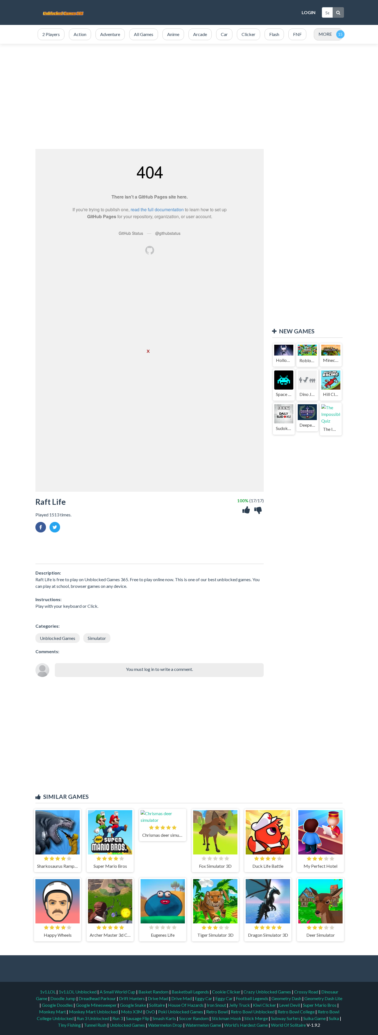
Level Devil (290, 1005)
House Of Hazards (186, 1005)
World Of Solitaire (289, 1025)
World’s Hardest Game (246, 1025)
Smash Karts (164, 1018)
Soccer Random (194, 1018)
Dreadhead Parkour (98, 998)
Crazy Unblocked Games (268, 991)
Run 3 (118, 1018)
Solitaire (157, 1005)
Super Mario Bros (320, 1005)
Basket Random (153, 991)
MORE (325, 34)
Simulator (97, 638)
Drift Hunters (132, 998)
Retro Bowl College (296, 1011)
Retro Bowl (217, 1011)
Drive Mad (158, 998)
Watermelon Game (203, 1025)
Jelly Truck (240, 1005)
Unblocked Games (57, 638)
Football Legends (252, 998)
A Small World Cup (118, 991)
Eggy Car (204, 998)
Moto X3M (132, 1011)
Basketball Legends (191, 991)
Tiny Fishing (70, 1025)
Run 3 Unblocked (93, 1018)
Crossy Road (306, 991)
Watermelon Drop (165, 1025)
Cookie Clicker (226, 991)
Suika (334, 1018)
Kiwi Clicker (265, 1005)
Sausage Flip (138, 1018)
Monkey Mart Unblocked (94, 1011)
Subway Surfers (286, 1018)
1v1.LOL (48, 991)
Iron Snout (217, 1005)
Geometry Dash (286, 998)
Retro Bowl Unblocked (253, 1011)
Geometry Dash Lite (323, 998)
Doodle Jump (63, 998)
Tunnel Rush (95, 1025)
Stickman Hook (227, 1018)
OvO (151, 1011)
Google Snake (133, 1005)
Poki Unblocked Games (181, 1011)
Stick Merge (256, 1018)
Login (308, 12)
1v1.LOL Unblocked (78, 991)
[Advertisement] (197, 12)
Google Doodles (58, 1005)
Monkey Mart (53, 1011)
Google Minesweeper (97, 1005)
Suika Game (315, 1018)
